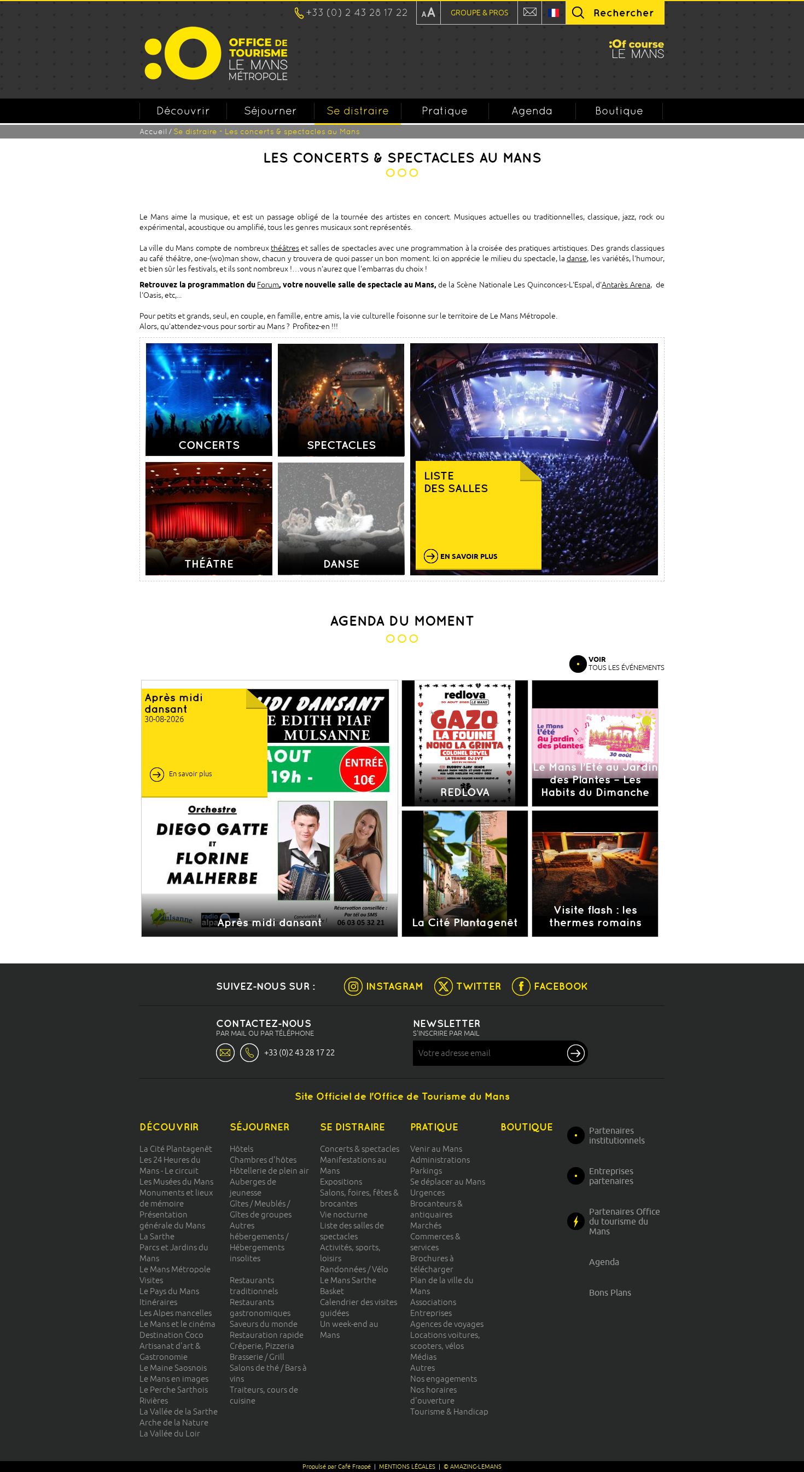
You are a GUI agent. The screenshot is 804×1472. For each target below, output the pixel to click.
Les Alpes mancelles (175, 1313)
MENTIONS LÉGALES (407, 1466)
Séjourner (270, 111)
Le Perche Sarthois (173, 1389)
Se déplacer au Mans (447, 1181)
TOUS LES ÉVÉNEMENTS (627, 663)
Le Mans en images (173, 1378)
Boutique (619, 111)
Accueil (153, 131)
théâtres (285, 248)
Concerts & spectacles (359, 1148)
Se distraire (358, 111)
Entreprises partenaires (611, 1176)
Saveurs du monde (264, 1324)
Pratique (445, 111)
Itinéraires (158, 1302)
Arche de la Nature (173, 1422)
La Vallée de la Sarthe (178, 1411)
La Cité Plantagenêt (175, 1148)
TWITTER (478, 986)
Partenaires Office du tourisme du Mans (624, 1221)
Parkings (426, 1170)
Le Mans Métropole (175, 1269)
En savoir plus (190, 773)
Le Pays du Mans (169, 1291)
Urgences (427, 1192)
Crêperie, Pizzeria (262, 1345)
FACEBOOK (561, 986)
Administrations (440, 1159)
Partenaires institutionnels (617, 1135)
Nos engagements (443, 1378)
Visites (151, 1280)
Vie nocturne (344, 1214)
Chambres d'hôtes (263, 1159)
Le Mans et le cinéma (177, 1324)
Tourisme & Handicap (449, 1411)
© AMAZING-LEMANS (473, 1466)
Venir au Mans (436, 1148)
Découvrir (183, 111)
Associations (433, 1302)
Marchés (425, 1225)
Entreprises (431, 1313)
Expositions (341, 1181)
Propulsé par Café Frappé (336, 1466)
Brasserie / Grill (257, 1356)
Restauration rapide (267, 1335)
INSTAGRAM (394, 986)
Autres (422, 1367)
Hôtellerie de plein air (269, 1170)
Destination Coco (171, 1335)
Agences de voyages (446, 1324)
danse (577, 258)
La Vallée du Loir (169, 1433)
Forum (268, 284)
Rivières (153, 1400)
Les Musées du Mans (176, 1181)
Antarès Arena (626, 284)
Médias (423, 1356)
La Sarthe (156, 1236)
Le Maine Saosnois (173, 1367)
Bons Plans (610, 1292)
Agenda (531, 111)
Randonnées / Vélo (354, 1269)
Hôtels (241, 1148)
